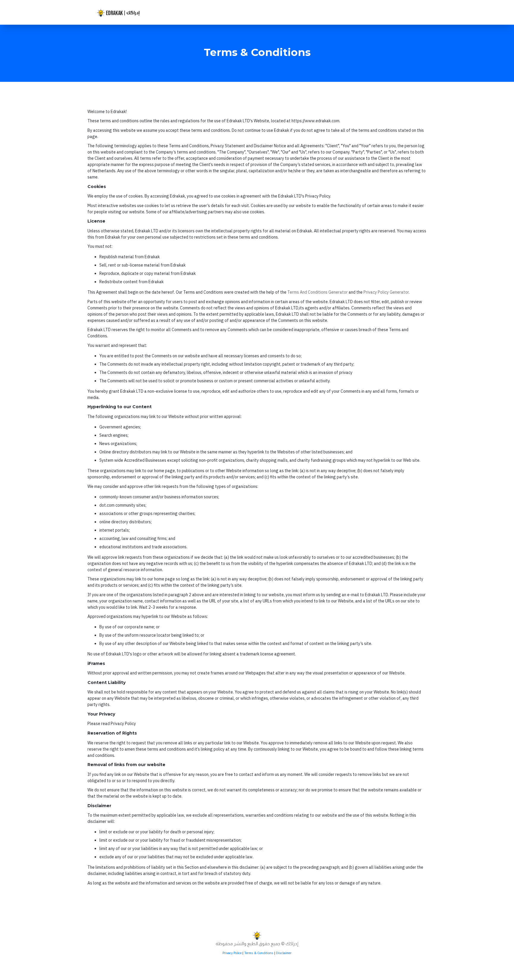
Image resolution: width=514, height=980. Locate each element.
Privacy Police (232, 953)
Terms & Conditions (258, 953)
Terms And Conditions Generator (317, 292)
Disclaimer (284, 953)
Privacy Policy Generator (386, 292)
